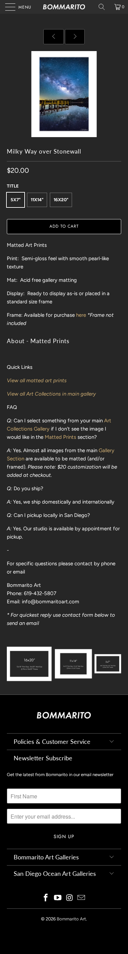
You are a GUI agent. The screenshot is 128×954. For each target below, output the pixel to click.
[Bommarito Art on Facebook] (46, 898)
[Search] (104, 7)
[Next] (75, 36)
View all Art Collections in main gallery (51, 394)
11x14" (37, 199)
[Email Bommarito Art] (81, 898)
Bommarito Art (71, 918)
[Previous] (53, 36)
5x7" (15, 199)
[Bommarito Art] (64, 7)
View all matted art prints (37, 380)
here (81, 315)
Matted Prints (60, 437)
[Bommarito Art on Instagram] (70, 898)
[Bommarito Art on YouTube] (58, 898)
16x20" (61, 199)
